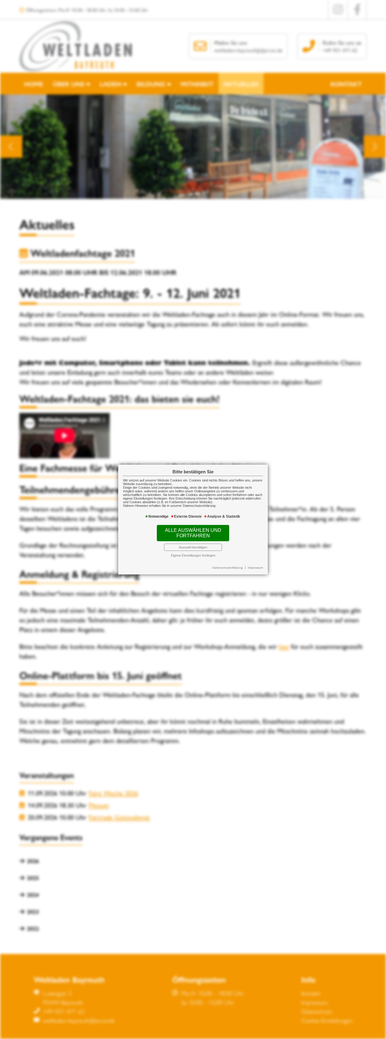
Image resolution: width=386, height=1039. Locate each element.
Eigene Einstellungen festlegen (193, 555)
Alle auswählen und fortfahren (193, 533)
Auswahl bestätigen (193, 547)
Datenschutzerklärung (227, 567)
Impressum (255, 567)
